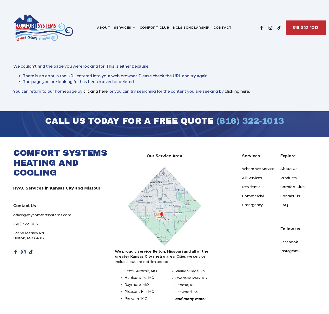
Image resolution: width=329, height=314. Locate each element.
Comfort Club (154, 27)
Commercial (253, 196)
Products (288, 178)
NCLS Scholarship (191, 27)
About (103, 27)
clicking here (95, 91)
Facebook (289, 242)
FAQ (284, 205)
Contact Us (290, 196)
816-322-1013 (305, 27)
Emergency (252, 205)
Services (122, 27)
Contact (222, 27)
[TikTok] (279, 27)
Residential (251, 187)
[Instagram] (270, 27)
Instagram (289, 251)
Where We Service (258, 169)
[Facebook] (261, 27)
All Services (252, 178)
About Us (288, 169)
